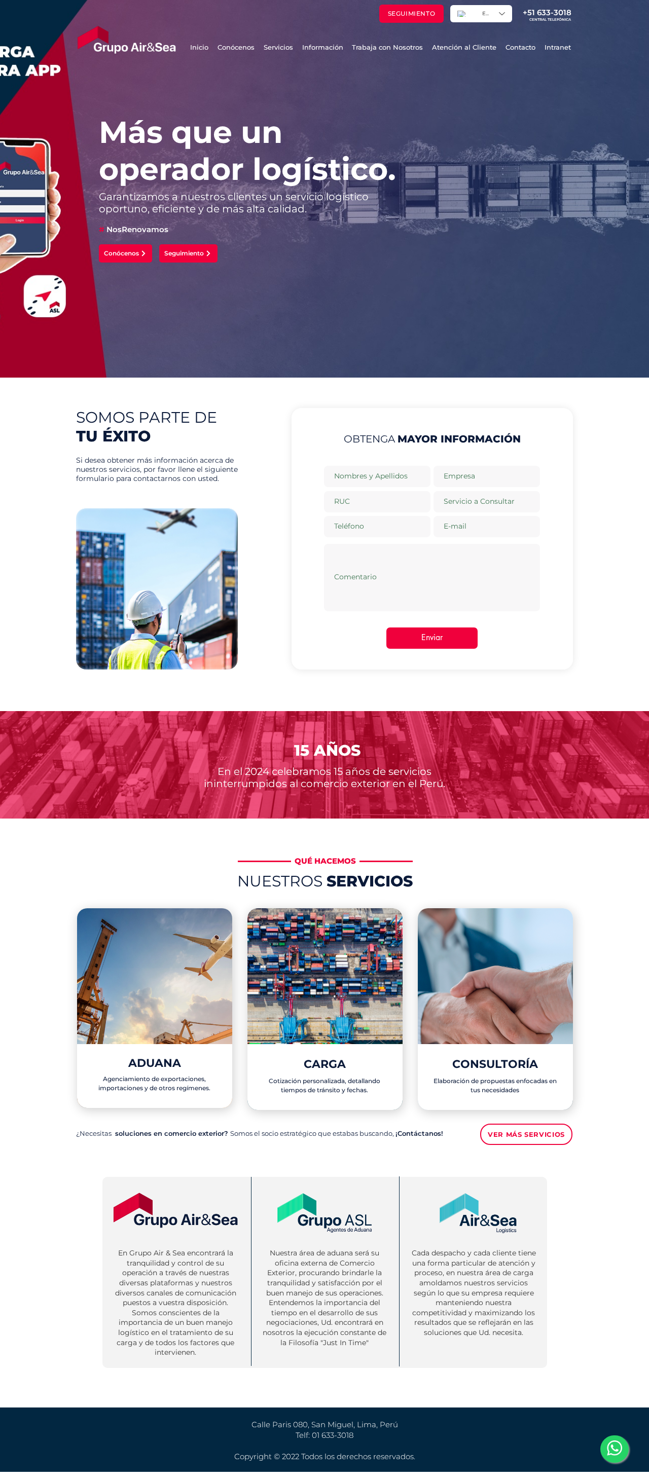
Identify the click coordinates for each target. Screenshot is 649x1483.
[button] (278, 47)
